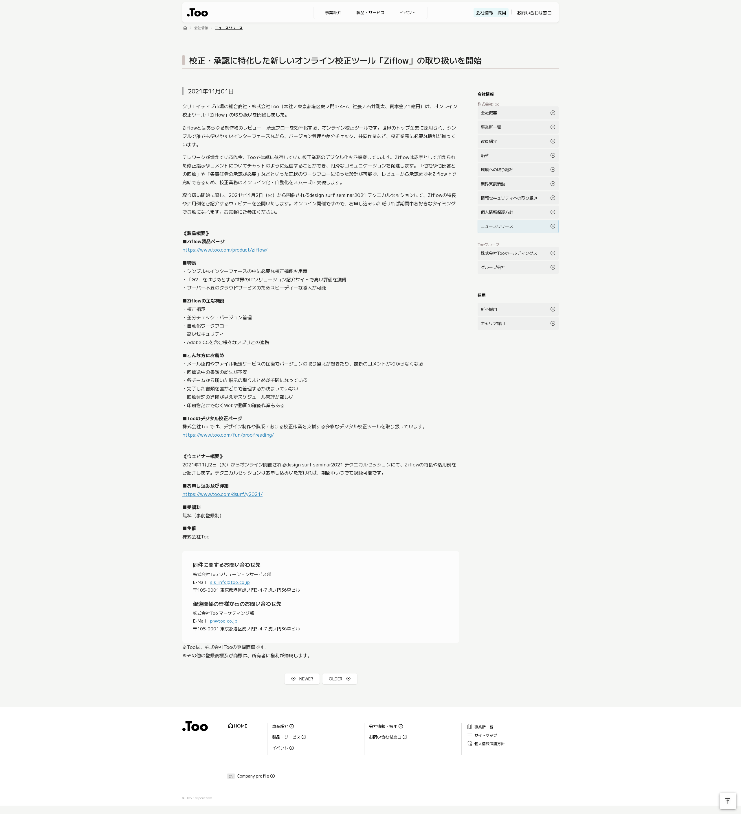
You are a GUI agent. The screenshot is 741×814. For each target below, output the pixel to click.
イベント (408, 12)
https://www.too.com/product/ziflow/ (224, 249)
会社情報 (201, 28)
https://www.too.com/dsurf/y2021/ (222, 493)
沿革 (485, 155)
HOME (237, 726)
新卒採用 (489, 309)
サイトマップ (482, 735)
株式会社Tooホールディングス (509, 253)
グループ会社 (493, 267)
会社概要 (489, 113)
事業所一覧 (491, 127)
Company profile (253, 776)
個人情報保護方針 (497, 212)
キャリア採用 (493, 323)
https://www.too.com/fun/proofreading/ (228, 434)
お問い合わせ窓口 (534, 13)
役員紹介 (489, 141)
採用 (482, 295)
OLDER (335, 679)
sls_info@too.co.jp (230, 582)
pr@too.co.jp (223, 621)
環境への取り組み (497, 169)
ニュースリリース (229, 28)
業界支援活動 (493, 184)
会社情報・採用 (491, 13)
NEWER (306, 679)
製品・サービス (370, 12)
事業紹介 (333, 12)
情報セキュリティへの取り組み (509, 198)
